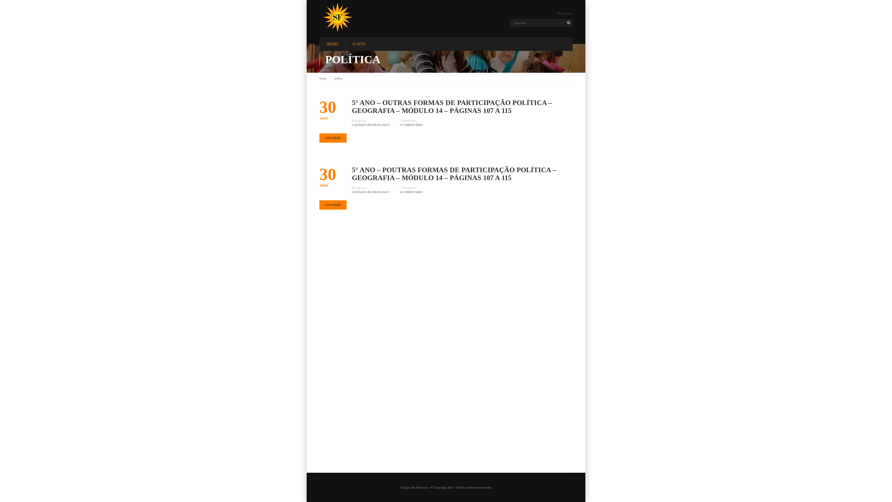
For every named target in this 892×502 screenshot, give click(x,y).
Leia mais (333, 138)
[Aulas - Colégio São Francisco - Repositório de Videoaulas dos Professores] (337, 17)
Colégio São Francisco (370, 125)
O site (359, 44)
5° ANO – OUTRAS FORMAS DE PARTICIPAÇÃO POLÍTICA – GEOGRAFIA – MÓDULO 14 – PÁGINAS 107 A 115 (452, 106)
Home (332, 44)
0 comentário (411, 125)
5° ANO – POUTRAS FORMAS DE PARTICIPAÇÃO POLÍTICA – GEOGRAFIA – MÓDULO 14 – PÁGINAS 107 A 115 (454, 174)
